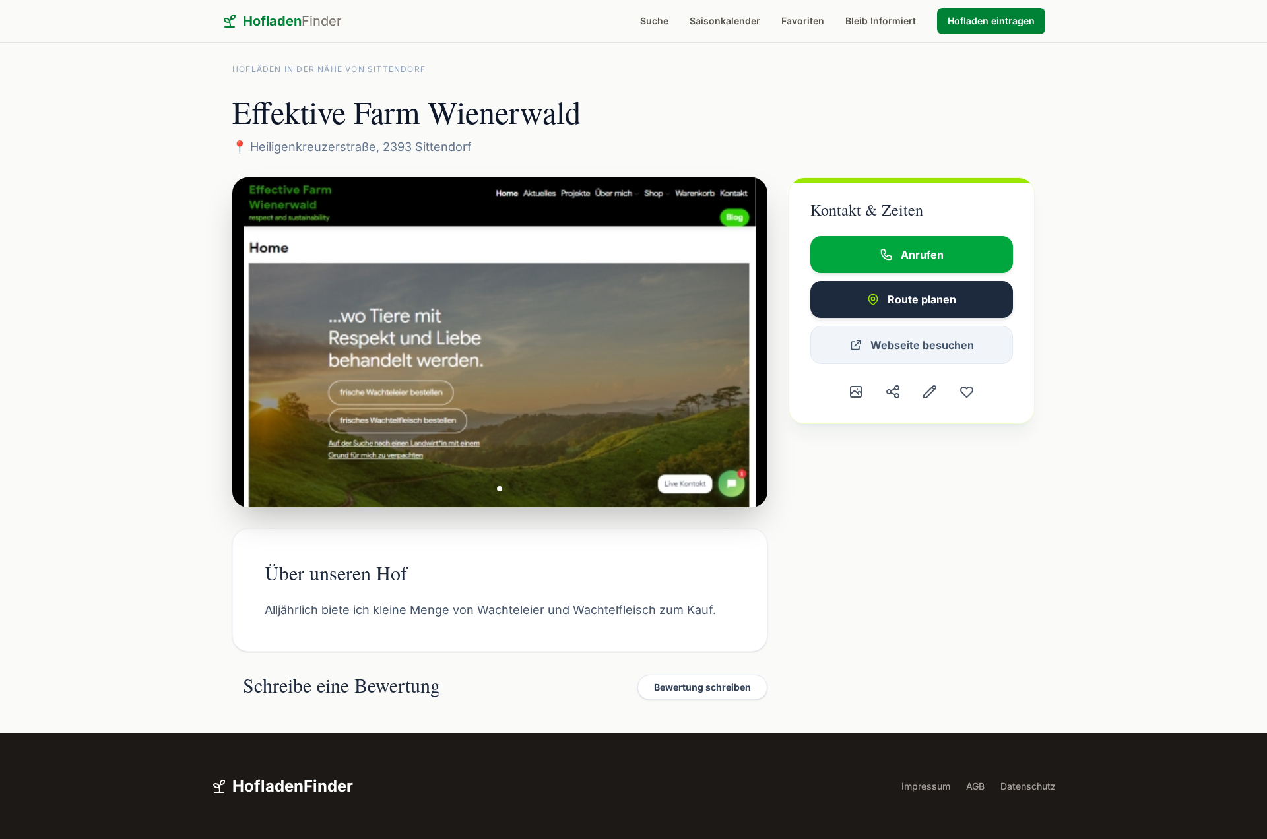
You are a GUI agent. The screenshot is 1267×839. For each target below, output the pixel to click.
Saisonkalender (725, 20)
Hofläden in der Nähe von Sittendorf (329, 69)
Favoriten (802, 20)
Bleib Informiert (880, 20)
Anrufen (922, 254)
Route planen (922, 299)
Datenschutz (1028, 786)
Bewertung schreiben (702, 687)
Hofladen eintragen (991, 20)
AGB (975, 786)
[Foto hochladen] (856, 392)
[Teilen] (893, 392)
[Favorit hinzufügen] (967, 392)
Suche (654, 20)
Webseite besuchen (922, 345)
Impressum (925, 786)
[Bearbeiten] (930, 392)
